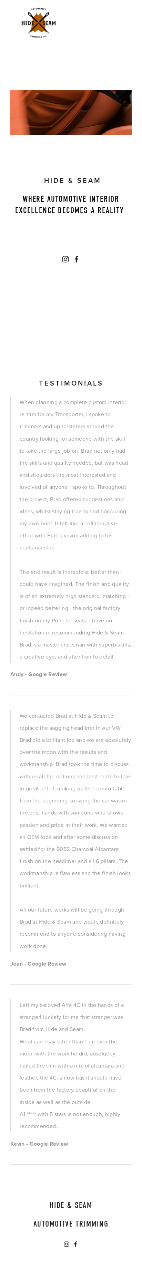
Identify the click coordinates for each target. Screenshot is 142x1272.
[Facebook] (76, 259)
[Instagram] (65, 259)
